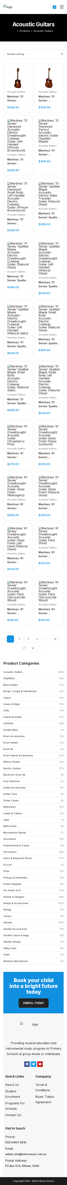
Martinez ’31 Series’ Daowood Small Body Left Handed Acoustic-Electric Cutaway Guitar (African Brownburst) (17, 221)
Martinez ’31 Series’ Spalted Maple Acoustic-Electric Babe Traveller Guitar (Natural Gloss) (49, 215)
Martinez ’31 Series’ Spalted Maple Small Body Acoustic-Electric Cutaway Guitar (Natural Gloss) (49, 341)
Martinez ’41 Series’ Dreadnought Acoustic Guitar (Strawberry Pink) (17, 455)
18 (33, 648)
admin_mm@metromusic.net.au (25, 1154)
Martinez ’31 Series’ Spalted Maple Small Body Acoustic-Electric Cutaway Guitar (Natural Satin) (17, 401)
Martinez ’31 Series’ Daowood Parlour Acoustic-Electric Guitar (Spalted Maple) (49, 152)
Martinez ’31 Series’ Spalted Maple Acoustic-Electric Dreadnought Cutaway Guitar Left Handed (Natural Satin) (17, 344)
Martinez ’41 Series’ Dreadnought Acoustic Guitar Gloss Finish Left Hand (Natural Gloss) (17, 560)
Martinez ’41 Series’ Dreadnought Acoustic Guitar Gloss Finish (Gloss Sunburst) (49, 455)
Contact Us (13, 1115)
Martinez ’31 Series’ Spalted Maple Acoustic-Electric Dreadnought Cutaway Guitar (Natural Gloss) (17, 278)
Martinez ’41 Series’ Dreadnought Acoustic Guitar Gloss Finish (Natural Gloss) (49, 506)
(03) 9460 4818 (15, 1142)
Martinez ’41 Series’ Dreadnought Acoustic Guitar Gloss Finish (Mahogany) (17, 506)
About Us (12, 1085)
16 (55, 639)
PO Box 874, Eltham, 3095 (22, 1165)
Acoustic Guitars (43, 30)
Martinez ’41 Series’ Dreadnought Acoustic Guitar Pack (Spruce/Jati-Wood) (17, 611)
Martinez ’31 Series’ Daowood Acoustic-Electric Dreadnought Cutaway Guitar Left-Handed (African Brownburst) (17, 161)
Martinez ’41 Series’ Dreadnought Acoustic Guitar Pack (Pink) (49, 554)
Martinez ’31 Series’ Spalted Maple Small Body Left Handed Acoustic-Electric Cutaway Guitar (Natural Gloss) (49, 404)
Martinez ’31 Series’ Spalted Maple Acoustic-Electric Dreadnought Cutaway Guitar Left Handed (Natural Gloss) (49, 284)
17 (24, 648)
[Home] (15, 30)
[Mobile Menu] (60, 7)
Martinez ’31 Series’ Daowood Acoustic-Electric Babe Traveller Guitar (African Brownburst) (17, 98)
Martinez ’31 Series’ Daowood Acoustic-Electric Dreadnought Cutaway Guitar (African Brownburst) (49, 98)
